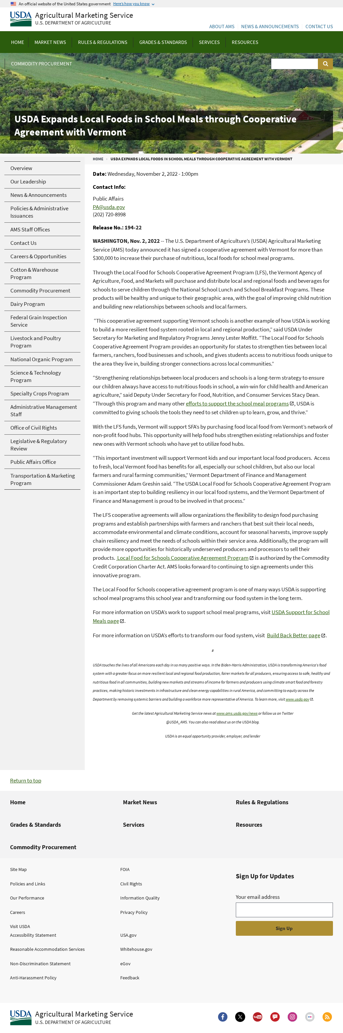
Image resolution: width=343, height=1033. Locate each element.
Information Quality (140, 898)
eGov (125, 964)
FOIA (125, 869)
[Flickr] (309, 1017)
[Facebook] (222, 1017)
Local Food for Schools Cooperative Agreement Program (182, 557)
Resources (249, 824)
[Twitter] (240, 1017)
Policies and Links (27, 884)
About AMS (221, 26)
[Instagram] (292, 1017)
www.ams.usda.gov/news (237, 713)
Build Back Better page (293, 635)
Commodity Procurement (43, 847)
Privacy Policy (134, 912)
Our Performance (27, 898)
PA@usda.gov (109, 207)
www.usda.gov (297, 699)
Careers (17, 912)
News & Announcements (270, 26)
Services (133, 824)
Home (98, 158)
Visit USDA (20, 926)
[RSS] (327, 1017)
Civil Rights (131, 884)
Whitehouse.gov (136, 949)
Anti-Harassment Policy (33, 978)
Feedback (129, 978)
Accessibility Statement (33, 935)
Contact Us (319, 26)
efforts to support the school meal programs (237, 403)
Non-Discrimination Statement (40, 964)
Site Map (18, 869)
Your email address (258, 897)
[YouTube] (257, 1017)
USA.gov (128, 935)
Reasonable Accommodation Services (47, 949)
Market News (140, 802)
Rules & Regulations (262, 802)
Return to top (25, 780)
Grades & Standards (35, 824)
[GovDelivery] (275, 1017)
